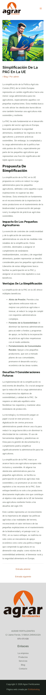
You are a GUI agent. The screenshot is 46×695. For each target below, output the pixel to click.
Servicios (23, 661)
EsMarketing (34, 689)
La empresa (23, 653)
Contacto (23, 669)
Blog (6, 77)
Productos (23, 657)
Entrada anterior (23, 569)
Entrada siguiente (23, 576)
